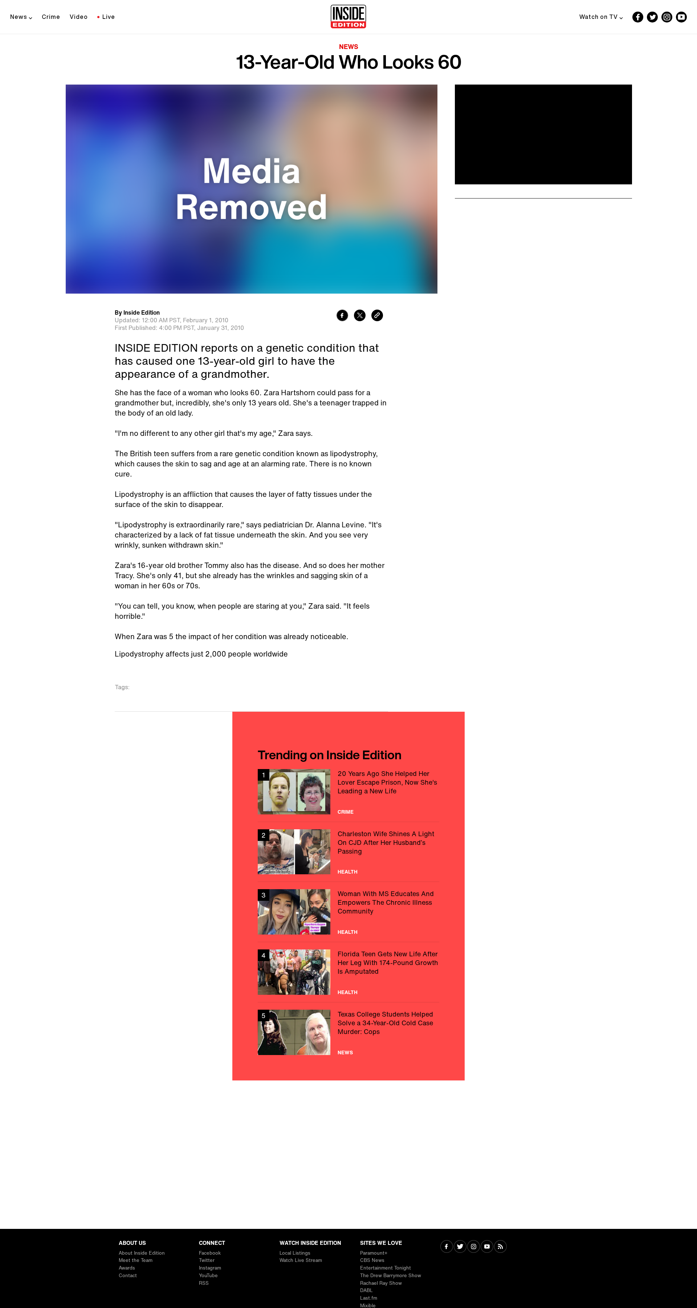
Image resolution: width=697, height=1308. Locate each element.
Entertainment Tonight (385, 1267)
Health (348, 871)
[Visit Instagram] (473, 1247)
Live (108, 17)
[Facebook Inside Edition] (637, 17)
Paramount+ (373, 1253)
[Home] (348, 17)
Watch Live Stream (301, 1260)
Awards (127, 1267)
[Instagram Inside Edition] (666, 17)
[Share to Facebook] (342, 316)
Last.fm (368, 1298)
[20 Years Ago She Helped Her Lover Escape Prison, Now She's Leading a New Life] (348, 791)
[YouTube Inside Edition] (681, 17)
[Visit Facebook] (446, 1247)
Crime (51, 17)
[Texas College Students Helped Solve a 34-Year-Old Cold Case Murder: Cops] (348, 1032)
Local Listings (295, 1253)
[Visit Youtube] (487, 1247)
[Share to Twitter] (359, 316)
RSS (204, 1283)
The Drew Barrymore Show (390, 1275)
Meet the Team (135, 1260)
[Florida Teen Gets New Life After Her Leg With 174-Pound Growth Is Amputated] (348, 972)
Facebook (210, 1253)
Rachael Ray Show (381, 1283)
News (18, 17)
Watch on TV (598, 17)
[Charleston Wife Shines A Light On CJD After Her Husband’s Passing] (348, 852)
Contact (128, 1275)
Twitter (207, 1260)
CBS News (372, 1260)
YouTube (208, 1275)
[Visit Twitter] (460, 1247)
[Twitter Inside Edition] (652, 17)
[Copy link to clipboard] (377, 316)
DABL (366, 1290)
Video (79, 17)
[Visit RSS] (500, 1247)
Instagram (210, 1267)
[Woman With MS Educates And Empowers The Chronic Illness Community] (348, 912)
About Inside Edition (142, 1253)
